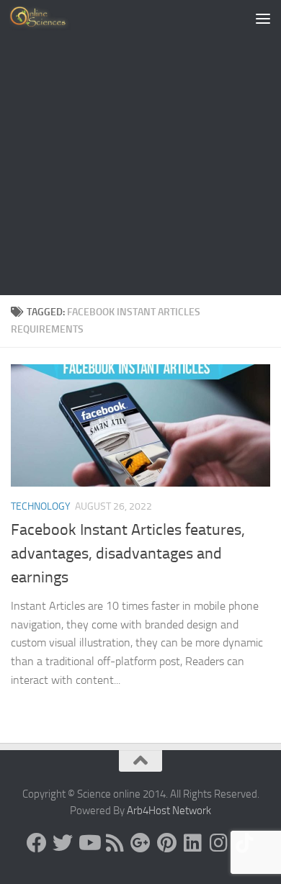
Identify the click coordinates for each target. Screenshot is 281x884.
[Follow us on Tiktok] (244, 843)
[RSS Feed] (114, 843)
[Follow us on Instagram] (218, 843)
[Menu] (263, 18)
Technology (41, 506)
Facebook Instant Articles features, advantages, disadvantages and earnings (128, 553)
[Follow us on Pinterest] (166, 843)
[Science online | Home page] (50, 18)
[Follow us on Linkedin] (192, 843)
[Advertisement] (140, 147)
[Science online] (37, 843)
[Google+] (140, 843)
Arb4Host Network (169, 810)
